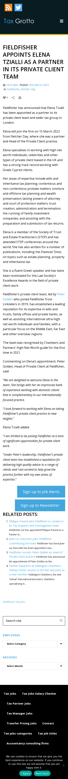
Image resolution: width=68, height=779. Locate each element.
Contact (48, 723)
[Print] (21, 97)
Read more (42, 773)
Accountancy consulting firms (28, 743)
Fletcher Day (28, 89)
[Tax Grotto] (19, 21)
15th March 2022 (38, 85)
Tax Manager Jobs (19, 713)
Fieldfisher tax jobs (14, 602)
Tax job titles (47, 733)
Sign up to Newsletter (40, 505)
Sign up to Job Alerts (41, 491)
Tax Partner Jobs (19, 703)
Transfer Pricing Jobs (22, 723)
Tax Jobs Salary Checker (39, 693)
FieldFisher (13, 89)
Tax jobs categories (18, 733)
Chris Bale (12, 85)
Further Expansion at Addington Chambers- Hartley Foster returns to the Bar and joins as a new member (37, 570)
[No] (63, 765)
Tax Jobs (10, 693)
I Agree (25, 773)
